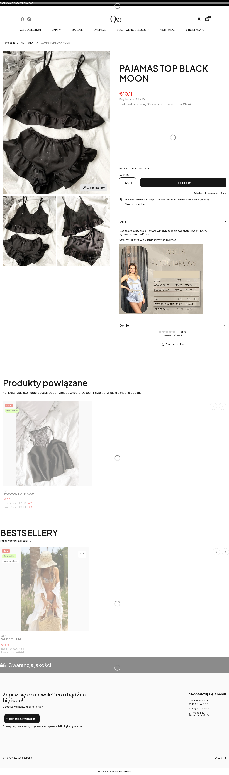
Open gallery (96, 187)
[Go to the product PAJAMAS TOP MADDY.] (47, 443)
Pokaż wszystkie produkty (15, 541)
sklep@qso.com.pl (199, 708)
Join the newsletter (22, 719)
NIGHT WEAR (27, 43)
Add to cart (183, 182)
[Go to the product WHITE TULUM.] (44, 589)
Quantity (124, 174)
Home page (9, 43)
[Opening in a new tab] (22, 19)
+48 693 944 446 (198, 700)
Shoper (26, 757)
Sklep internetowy (113, 771)
